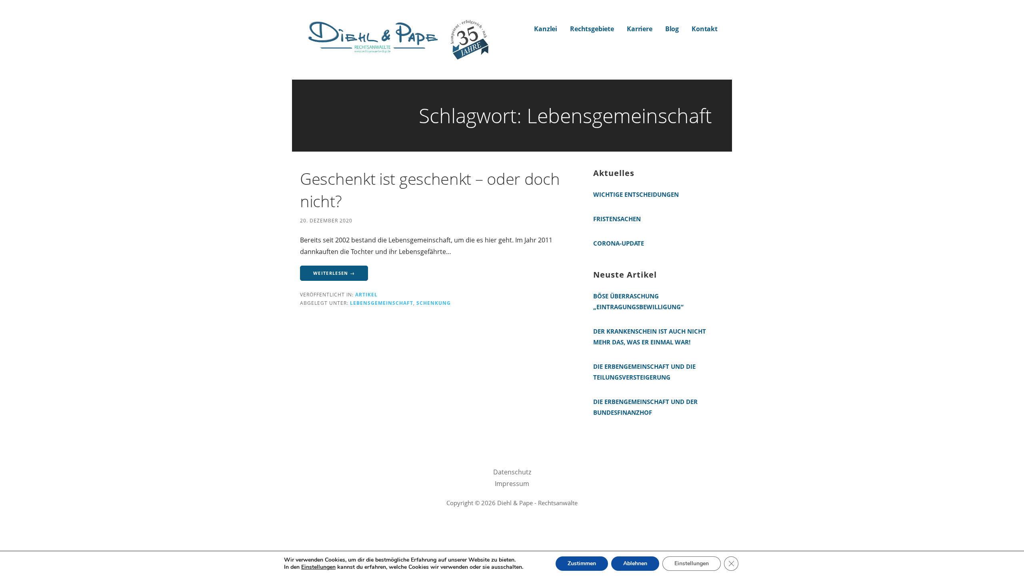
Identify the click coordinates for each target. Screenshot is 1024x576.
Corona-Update (618, 243)
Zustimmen (582, 563)
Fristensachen (617, 219)
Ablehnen (635, 563)
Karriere (639, 28)
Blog (672, 28)
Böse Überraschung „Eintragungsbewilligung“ (638, 301)
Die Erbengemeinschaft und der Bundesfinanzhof (645, 407)
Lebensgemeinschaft (381, 303)
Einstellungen (318, 567)
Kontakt (705, 28)
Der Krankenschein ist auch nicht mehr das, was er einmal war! (649, 336)
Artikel (366, 294)
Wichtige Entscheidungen (636, 194)
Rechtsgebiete (592, 28)
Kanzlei (545, 28)
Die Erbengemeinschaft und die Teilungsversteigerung (644, 371)
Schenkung (433, 303)
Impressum (512, 483)
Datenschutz (512, 472)
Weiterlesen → (334, 273)
